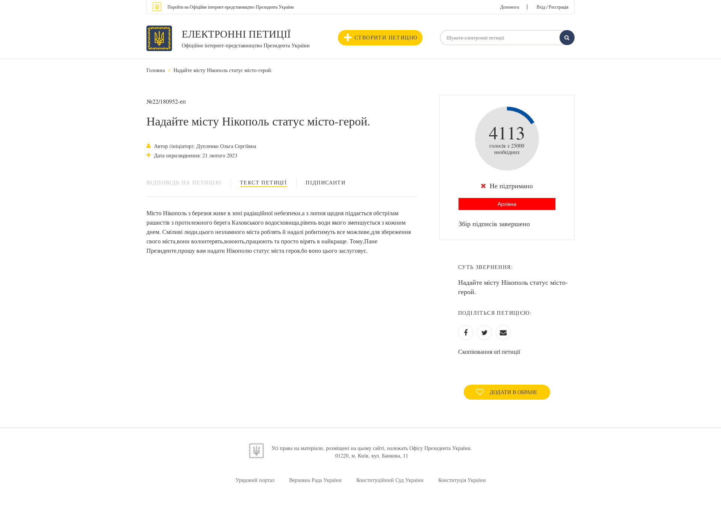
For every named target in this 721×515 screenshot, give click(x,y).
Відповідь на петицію (183, 182)
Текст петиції (263, 182)
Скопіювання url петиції (489, 351)
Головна (155, 70)
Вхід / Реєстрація (553, 7)
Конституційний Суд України (390, 479)
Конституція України (462, 479)
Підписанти (325, 182)
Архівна (507, 204)
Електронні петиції (236, 34)
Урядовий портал (255, 479)
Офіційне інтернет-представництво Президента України (246, 45)
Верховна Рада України (315, 479)
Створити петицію (385, 37)
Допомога (509, 7)
